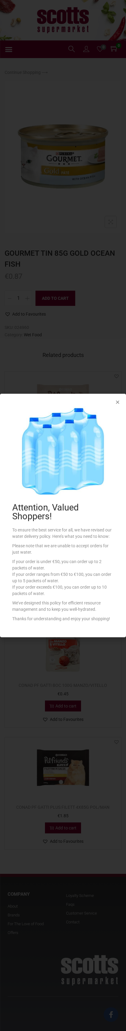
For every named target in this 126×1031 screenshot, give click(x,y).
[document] (63, 515)
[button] (117, 402)
